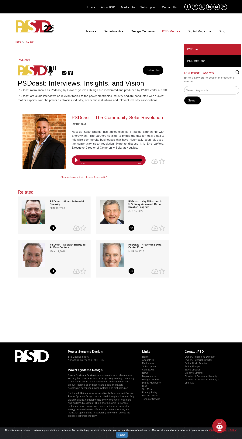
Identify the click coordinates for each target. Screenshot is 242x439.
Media (128, 7)
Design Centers (150, 379)
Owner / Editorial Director (198, 360)
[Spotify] (64, 74)
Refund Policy (149, 395)
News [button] (90, 31)
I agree (122, 435)
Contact (169, 7)
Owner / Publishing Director (200, 357)
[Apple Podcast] (71, 74)
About (108, 7)
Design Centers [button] (142, 31)
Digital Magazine (199, 31)
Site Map (147, 389)
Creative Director (194, 373)
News (145, 373)
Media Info (148, 363)
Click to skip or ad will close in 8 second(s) (83, 177)
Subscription (148, 7)
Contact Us (148, 369)
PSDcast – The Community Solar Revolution (117, 117)
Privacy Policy (149, 392)
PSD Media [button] (170, 31)
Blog (222, 31)
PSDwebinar (196, 60)
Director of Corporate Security (201, 376)
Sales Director (192, 369)
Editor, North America (196, 363)
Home (91, 7)
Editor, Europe (192, 366)
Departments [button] (113, 31)
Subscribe (153, 70)
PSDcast (193, 49)
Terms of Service (151, 399)
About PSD (148, 360)
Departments (149, 376)
